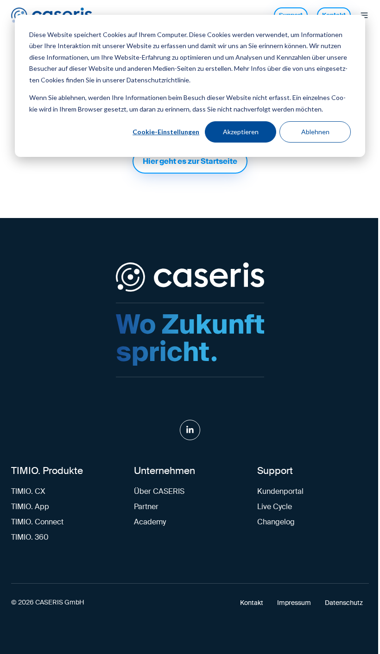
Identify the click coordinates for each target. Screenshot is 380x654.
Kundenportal (280, 491)
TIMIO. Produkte (47, 470)
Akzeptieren (241, 132)
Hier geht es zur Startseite (190, 161)
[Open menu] (364, 15)
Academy (150, 522)
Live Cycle (274, 506)
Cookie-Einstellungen (166, 132)
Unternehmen (164, 470)
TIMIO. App (30, 506)
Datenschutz (344, 603)
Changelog (276, 522)
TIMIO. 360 (30, 537)
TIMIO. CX (28, 491)
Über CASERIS (159, 491)
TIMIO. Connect (37, 522)
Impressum (294, 603)
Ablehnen (315, 132)
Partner (146, 506)
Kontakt (251, 603)
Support (275, 470)
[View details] (190, 430)
